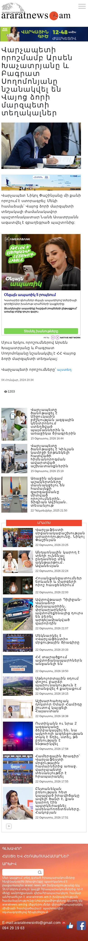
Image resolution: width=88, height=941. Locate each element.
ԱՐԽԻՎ (9, 864)
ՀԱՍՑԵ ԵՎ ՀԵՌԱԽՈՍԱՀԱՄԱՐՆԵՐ (35, 856)
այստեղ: (65, 369)
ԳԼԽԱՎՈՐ (12, 848)
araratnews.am (37, 896)
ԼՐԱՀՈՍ (44, 523)
